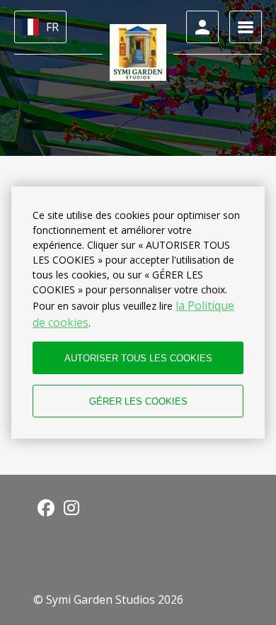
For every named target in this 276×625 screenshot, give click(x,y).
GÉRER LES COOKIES (138, 401)
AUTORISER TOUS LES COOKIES (138, 358)
